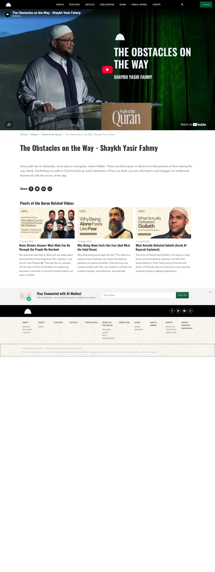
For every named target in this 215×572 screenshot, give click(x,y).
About (25, 322)
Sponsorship (108, 338)
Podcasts (74, 4)
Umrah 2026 (124, 322)
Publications (107, 4)
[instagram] (190, 311)
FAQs (104, 335)
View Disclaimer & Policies (71, 348)
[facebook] (172, 311)
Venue (105, 332)
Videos (60, 4)
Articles (89, 4)
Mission (26, 327)
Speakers (106, 329)
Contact (27, 332)
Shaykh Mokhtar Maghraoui (186, 325)
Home (24, 134)
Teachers (27, 329)
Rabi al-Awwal (139, 4)
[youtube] (184, 311)
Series (41, 327)
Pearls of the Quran (52, 134)
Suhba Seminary (138, 328)
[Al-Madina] (8, 4)
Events (156, 4)
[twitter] (178, 311)
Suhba (122, 4)
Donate (206, 4)
